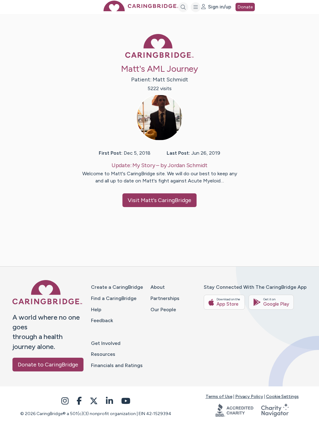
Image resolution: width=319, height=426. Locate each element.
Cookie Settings (282, 396)
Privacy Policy (249, 396)
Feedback (102, 320)
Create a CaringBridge (117, 287)
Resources (103, 354)
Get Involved (106, 343)
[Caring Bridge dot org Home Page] (140, 9)
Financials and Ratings (117, 365)
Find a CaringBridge (113, 298)
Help (96, 309)
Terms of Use (219, 396)
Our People (163, 309)
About (157, 287)
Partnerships (164, 298)
